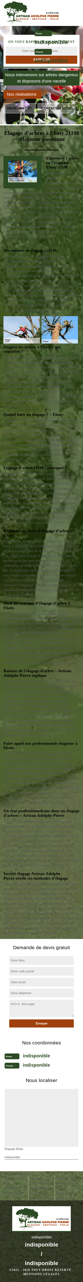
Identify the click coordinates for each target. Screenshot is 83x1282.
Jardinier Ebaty (41, 1198)
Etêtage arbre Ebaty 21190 (66, 1195)
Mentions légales (41, 1274)
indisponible (51, 42)
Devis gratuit (19, 108)
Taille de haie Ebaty (13, 1181)
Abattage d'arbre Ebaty (13, 1190)
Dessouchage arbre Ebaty (40, 1190)
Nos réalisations (21, 94)
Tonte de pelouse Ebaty (40, 1181)
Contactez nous (56, 108)
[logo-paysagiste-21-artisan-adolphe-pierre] (32, 13)
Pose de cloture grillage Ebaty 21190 (67, 1183)
